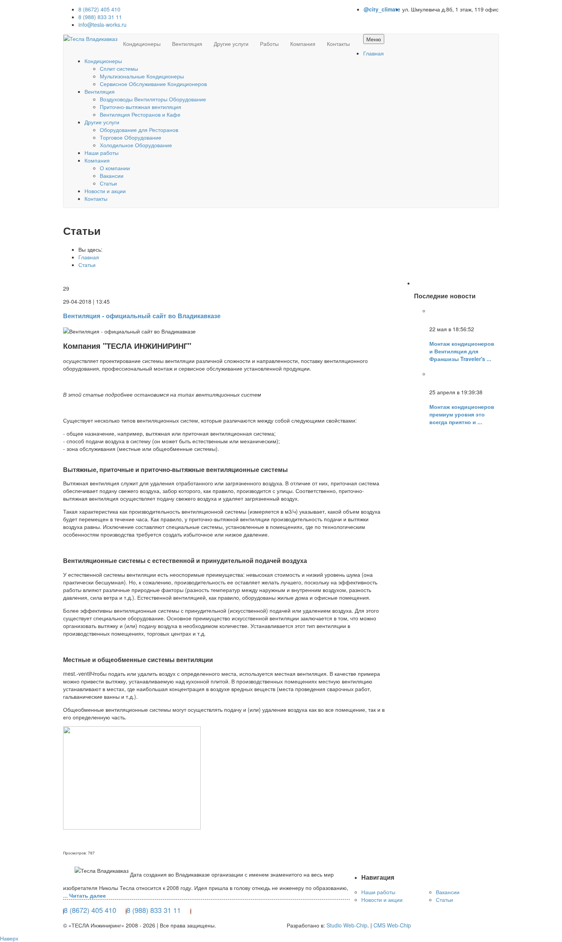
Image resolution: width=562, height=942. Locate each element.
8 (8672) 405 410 (99, 9)
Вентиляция (187, 43)
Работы (269, 43)
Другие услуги (231, 43)
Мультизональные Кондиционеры (142, 76)
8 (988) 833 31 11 (100, 17)
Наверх (9, 938)
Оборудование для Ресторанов (139, 129)
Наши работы (101, 152)
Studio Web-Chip (346, 925)
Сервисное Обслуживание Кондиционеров (153, 84)
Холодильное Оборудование (136, 145)
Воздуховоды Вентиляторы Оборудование (153, 99)
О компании (115, 168)
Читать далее (87, 895)
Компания (302, 43)
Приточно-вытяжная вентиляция (140, 107)
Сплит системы (119, 68)
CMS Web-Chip (392, 925)
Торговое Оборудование (130, 137)
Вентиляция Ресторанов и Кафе (140, 114)
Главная (373, 53)
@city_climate (382, 9)
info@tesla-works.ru (102, 24)
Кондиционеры (142, 43)
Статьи (108, 183)
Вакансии (111, 175)
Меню (373, 39)
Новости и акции (105, 191)
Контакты (338, 43)
